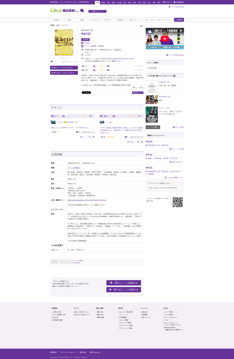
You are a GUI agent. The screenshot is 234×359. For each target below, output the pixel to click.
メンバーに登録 (152, 127)
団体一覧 (100, 312)
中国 (139, 2)
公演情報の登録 (57, 320)
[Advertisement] (117, 340)
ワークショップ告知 (125, 328)
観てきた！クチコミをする (64, 73)
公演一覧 (55, 317)
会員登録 (179, 2)
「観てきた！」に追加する (125, 289)
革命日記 (86, 33)
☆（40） (109, 122)
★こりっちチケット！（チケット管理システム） (173, 324)
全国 (97, 2)
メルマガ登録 (168, 315)
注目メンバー (146, 317)
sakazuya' (164, 82)
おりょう (164, 108)
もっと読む (139, 88)
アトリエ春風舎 (91, 46)
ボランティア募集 (125, 323)
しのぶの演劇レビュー (175, 178)
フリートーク (123, 315)
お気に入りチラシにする (70, 61)
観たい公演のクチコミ (82, 312)
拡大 (151, 201)
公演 (69, 20)
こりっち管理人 (78, 260)
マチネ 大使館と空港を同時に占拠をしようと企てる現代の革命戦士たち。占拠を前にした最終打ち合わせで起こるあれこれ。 (121, 130)
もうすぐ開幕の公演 (58, 315)
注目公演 (144, 312)
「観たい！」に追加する (125, 283)
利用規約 (53, 352)
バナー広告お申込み (177, 7)
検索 (82, 20)
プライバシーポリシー (68, 352)
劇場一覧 (100, 315)
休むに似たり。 (178, 162)
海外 (158, 2)
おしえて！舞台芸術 (125, 312)
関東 (113, 2)
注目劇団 (144, 315)
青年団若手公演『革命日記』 (159, 145)
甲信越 (119, 2)
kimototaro (76, 263)
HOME (56, 20)
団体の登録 (100, 317)
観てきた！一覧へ (134, 142)
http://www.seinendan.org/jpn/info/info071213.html (114, 59)
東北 (108, 2)
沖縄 (153, 2)
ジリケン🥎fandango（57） (68, 122)
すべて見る (180, 127)
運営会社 (83, 352)
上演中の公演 (56, 312)
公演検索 (179, 20)
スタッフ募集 (123, 320)
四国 (144, 2)
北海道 (103, 2)
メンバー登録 (168, 312)
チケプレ (107, 20)
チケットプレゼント (170, 317)
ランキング (95, 20)
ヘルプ (166, 320)
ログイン (168, 2)
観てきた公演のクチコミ (83, 315)
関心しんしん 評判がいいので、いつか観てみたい (70, 128)
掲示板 (120, 20)
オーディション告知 (125, 325)
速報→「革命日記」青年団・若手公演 (162, 158)
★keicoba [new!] (174, 329)
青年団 (87, 43)
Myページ (133, 20)
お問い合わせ (94, 352)
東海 (129, 2)
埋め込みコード (138, 93)
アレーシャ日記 (178, 149)
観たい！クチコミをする (63, 68)
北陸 (124, 2)
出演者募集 (123, 317)
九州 (149, 2)
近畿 (134, 2)
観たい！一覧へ (86, 137)
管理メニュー (96, 11)
